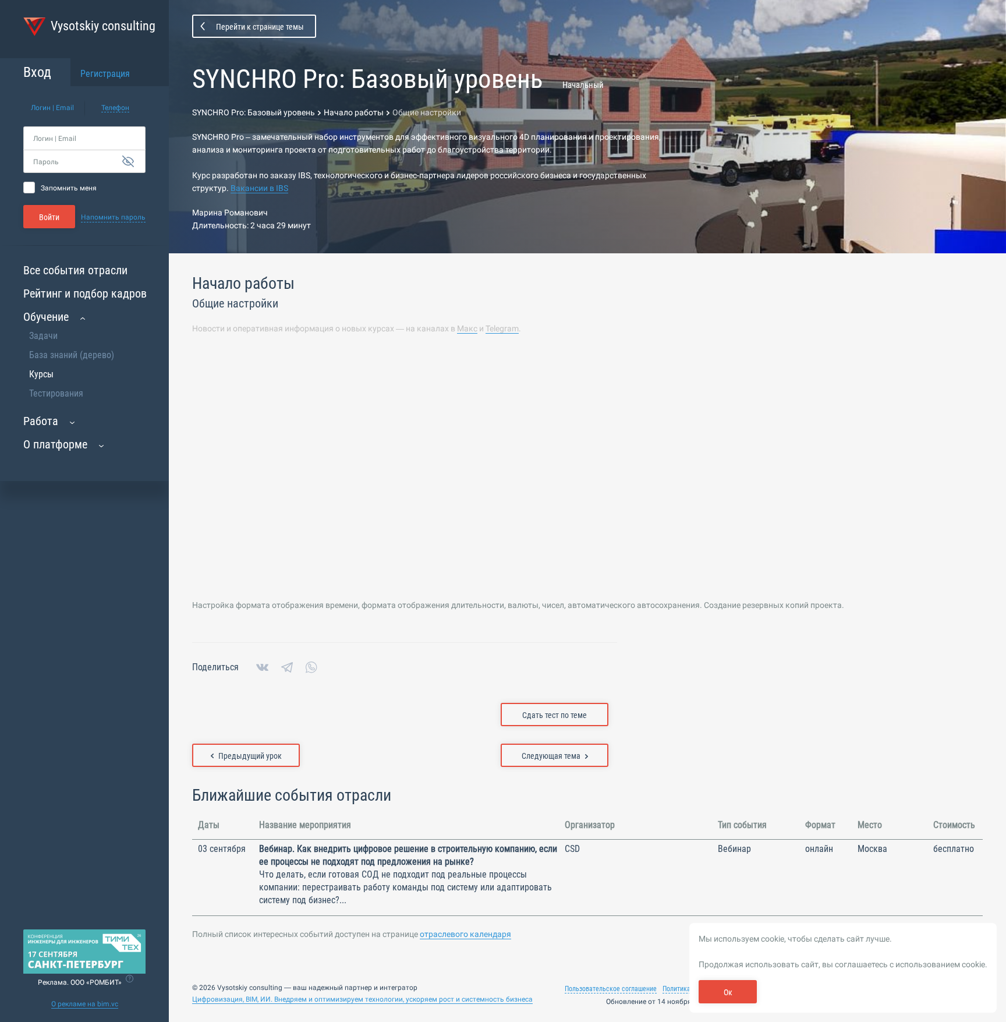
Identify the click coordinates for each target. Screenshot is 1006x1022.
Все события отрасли (75, 270)
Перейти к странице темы (260, 26)
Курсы (41, 374)
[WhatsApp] (311, 667)
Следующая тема (551, 756)
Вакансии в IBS (259, 188)
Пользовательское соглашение (611, 989)
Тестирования (56, 393)
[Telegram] (287, 667)
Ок (728, 992)
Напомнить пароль (113, 217)
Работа (40, 421)
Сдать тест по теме (554, 715)
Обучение (46, 317)
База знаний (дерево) (71, 354)
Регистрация (105, 73)
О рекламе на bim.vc (84, 1004)
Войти (49, 217)
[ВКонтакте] (262, 667)
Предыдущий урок (250, 756)
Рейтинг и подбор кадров (85, 293)
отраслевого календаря (465, 934)
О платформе (55, 444)
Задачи (43, 335)
